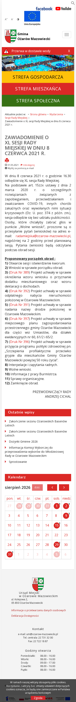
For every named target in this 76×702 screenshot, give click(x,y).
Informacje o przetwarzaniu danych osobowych (38, 610)
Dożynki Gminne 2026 (23, 441)
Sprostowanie (18, 462)
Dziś (37, 487)
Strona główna (38, 114)
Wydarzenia (56, 114)
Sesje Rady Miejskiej (16, 117)
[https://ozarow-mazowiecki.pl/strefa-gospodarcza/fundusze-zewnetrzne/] (32, 18)
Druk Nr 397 (19, 318)
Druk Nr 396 (19, 341)
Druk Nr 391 (19, 304)
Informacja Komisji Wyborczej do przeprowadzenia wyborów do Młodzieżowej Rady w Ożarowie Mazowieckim (34, 452)
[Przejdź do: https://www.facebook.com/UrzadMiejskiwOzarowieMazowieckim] (44, 8)
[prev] (52, 487)
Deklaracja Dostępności (25, 615)
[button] (73, 4)
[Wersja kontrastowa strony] (18, 19)
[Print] (7, 160)
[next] (64, 487)
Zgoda (38, 698)
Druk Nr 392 (19, 291)
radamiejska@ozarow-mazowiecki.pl (43, 236)
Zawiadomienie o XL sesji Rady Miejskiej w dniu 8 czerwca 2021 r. (27, 145)
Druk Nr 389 (19, 272)
